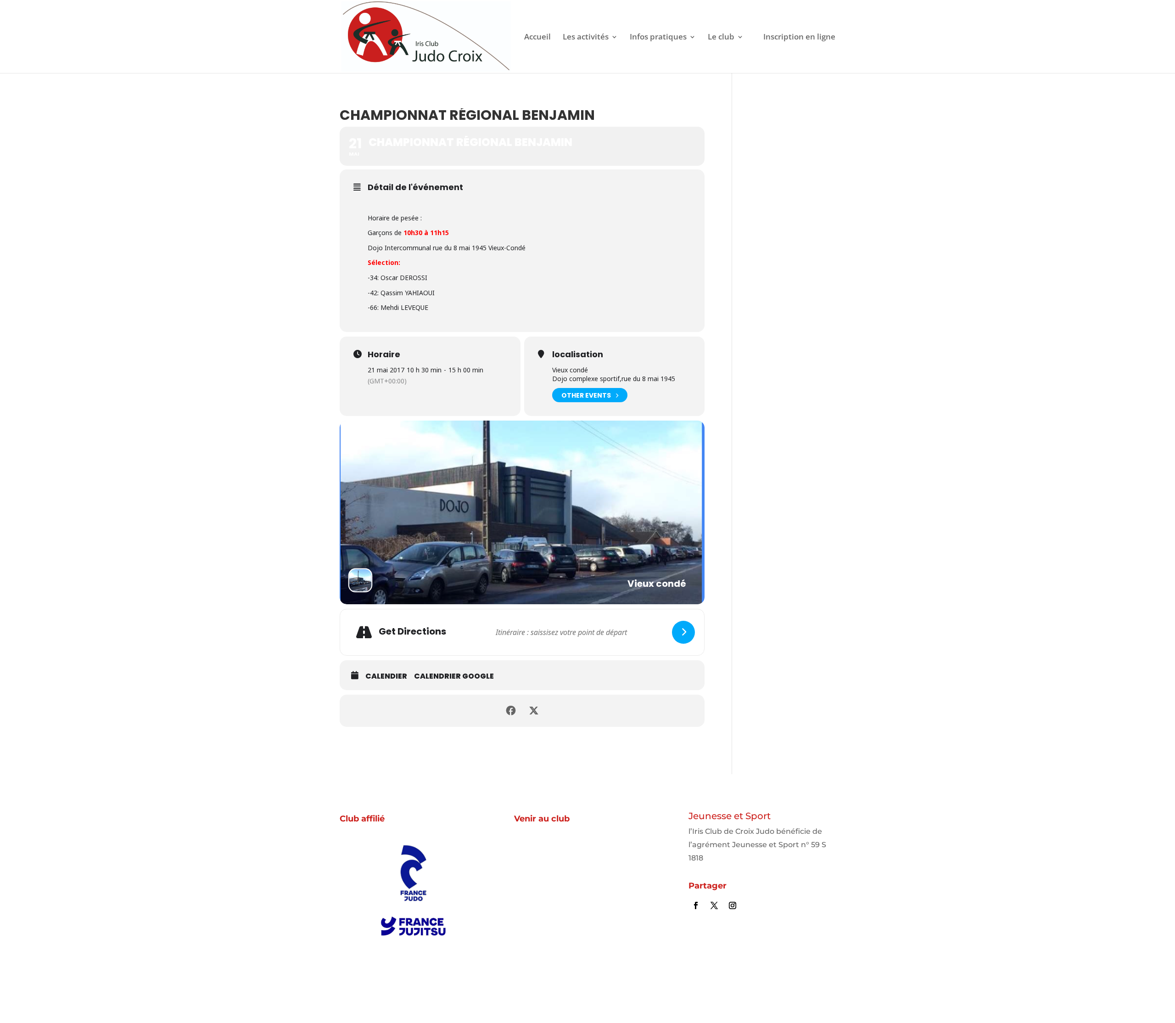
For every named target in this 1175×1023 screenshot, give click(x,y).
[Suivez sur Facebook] (695, 905)
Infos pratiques (658, 38)
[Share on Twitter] (533, 710)
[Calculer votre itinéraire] (683, 632)
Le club (721, 38)
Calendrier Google (454, 676)
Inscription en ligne (799, 37)
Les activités (586, 38)
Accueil (537, 38)
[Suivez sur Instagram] (732, 905)
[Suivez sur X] (714, 905)
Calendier (386, 676)
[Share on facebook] (510, 710)
